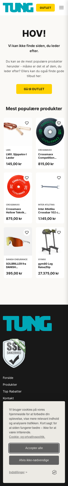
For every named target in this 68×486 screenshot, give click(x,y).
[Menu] (61, 7)
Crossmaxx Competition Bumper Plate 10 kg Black (48, 159)
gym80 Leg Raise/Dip (45, 265)
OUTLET (45, 7)
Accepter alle (34, 448)
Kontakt (8, 398)
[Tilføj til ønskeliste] (26, 123)
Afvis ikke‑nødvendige (34, 460)
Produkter (10, 384)
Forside (8, 378)
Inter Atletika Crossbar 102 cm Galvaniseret (49, 212)
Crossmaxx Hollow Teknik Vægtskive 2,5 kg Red (17, 214)
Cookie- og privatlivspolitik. (27, 437)
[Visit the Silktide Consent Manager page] (54, 472)
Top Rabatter (12, 391)
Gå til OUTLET (34, 89)
